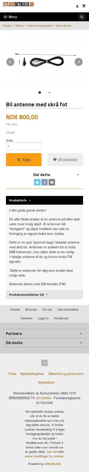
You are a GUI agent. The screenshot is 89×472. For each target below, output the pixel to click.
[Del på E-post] (52, 182)
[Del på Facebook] (44, 182)
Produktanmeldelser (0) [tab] (26, 294)
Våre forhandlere (68, 309)
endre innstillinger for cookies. (44, 456)
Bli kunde (31, 309)
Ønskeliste (67, 159)
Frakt (12, 373)
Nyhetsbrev (46, 382)
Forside (7, 25)
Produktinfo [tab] (18, 200)
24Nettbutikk (52, 463)
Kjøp (27, 159)
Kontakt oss (61, 318)
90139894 (43, 398)
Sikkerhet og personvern (66, 373)
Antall (9, 140)
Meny (12, 16)
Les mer (52, 451)
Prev (14, 61)
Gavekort (26, 318)
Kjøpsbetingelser (32, 373)
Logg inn (43, 318)
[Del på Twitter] (37, 182)
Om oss (47, 309)
